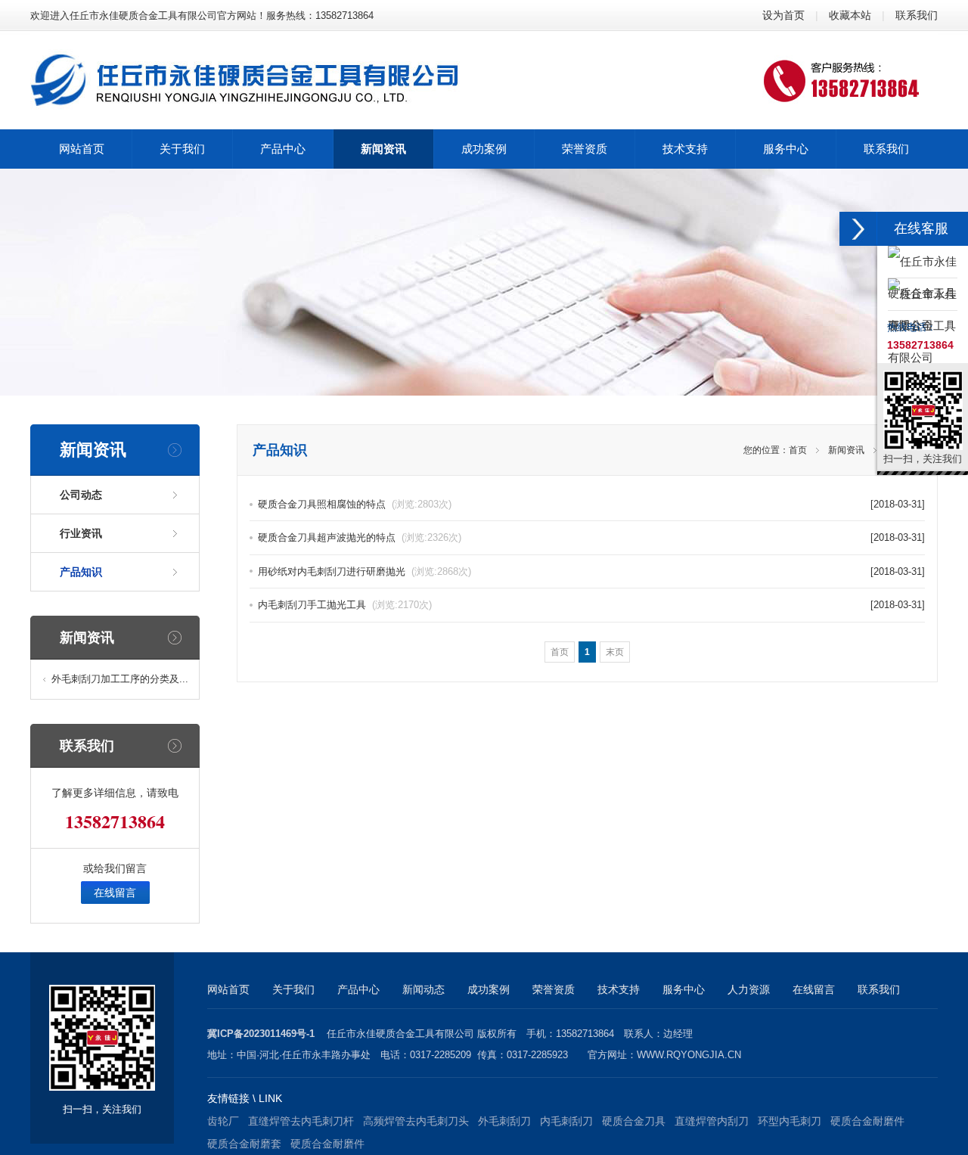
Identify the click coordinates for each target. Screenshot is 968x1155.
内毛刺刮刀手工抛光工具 (345, 604)
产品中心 (358, 989)
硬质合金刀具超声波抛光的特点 (359, 537)
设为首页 (783, 15)
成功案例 (488, 989)
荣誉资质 (553, 989)
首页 (798, 450)
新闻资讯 (846, 450)
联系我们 (916, 15)
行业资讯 (81, 533)
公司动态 (81, 495)
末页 (615, 652)
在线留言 (115, 892)
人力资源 (749, 989)
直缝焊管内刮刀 (712, 1121)
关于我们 (293, 989)
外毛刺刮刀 (504, 1121)
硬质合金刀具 (634, 1121)
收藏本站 (850, 15)
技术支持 (618, 989)
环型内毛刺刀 (789, 1121)
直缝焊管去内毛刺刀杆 (301, 1121)
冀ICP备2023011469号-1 (261, 1033)
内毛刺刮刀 (566, 1121)
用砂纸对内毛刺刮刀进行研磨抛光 (364, 571)
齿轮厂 (223, 1121)
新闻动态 (423, 989)
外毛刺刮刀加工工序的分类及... (119, 679)
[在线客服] (858, 229)
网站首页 (228, 989)
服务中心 (683, 989)
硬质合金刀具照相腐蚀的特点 (354, 504)
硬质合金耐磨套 (244, 1144)
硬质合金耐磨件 (867, 1121)
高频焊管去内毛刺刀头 (416, 1121)
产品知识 (81, 572)
